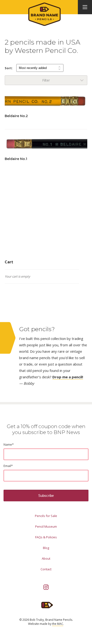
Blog (46, 548)
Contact (46, 569)
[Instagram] (46, 587)
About (46, 558)
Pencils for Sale (46, 516)
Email (8, 466)
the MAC (57, 624)
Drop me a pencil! (67, 377)
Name (9, 444)
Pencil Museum (46, 526)
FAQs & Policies (46, 537)
